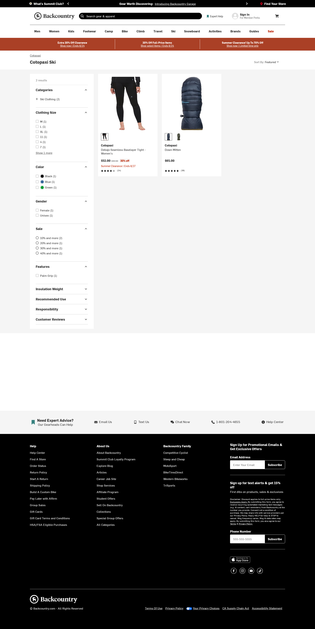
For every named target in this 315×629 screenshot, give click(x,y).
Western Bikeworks (175, 479)
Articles (102, 472)
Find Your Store (275, 3)
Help (33, 446)
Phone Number (240, 531)
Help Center (37, 452)
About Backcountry (109, 452)
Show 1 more (44, 153)
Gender (41, 201)
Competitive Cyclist (175, 452)
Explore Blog (105, 465)
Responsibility (47, 309)
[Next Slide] (246, 3)
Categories (44, 90)
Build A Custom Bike (43, 492)
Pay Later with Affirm (43, 498)
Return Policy (38, 472)
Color (40, 166)
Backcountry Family (177, 446)
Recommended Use (51, 299)
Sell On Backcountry (110, 505)
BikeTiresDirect (173, 472)
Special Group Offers (110, 518)
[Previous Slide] (68, 3)
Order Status (38, 465)
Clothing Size (46, 112)
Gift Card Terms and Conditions (50, 518)
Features (43, 266)
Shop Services (106, 485)
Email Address (240, 457)
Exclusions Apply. (239, 501)
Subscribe (275, 465)
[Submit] (82, 16)
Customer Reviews (50, 319)
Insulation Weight (49, 289)
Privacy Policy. (246, 523)
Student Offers (106, 498)
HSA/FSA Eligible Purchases (48, 524)
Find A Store (38, 459)
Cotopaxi (35, 55)
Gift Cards (36, 511)
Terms (233, 523)
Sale (39, 228)
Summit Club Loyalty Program (116, 459)
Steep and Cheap (174, 459)
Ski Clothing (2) (50, 99)
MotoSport (169, 465)
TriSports (169, 485)
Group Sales (38, 505)
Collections (104, 511)
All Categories (106, 524)
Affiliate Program (107, 492)
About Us (103, 446)
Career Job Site (106, 479)
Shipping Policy (40, 485)
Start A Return (39, 479)
